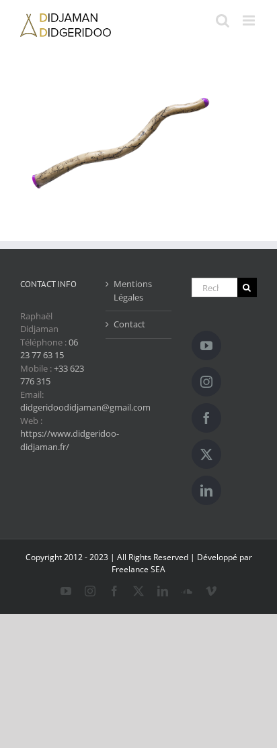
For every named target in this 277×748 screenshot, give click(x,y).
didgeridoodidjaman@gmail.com (85, 407)
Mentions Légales (133, 290)
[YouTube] (206, 345)
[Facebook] (206, 418)
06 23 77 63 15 (49, 349)
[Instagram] (206, 381)
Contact (129, 324)
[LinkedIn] (206, 490)
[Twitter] (206, 454)
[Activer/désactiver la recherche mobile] (222, 20)
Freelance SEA (138, 569)
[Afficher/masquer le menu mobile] (250, 20)
